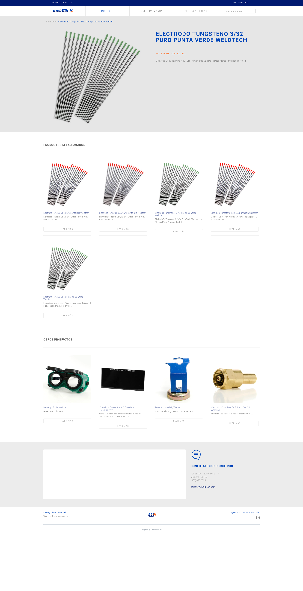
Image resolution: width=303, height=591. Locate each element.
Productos (108, 11)
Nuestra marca (152, 11)
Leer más (67, 229)
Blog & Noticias (196, 11)
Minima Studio (156, 530)
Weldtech (63, 11)
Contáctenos (240, 3)
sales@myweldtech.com (203, 487)
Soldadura (51, 21)
